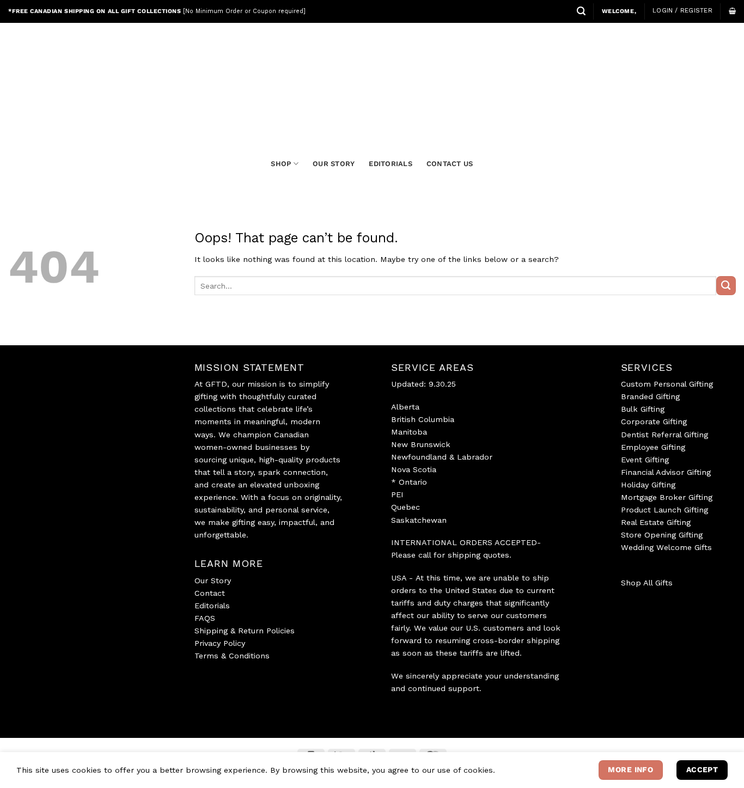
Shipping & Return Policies (244, 630)
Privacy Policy (219, 643)
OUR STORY (334, 164)
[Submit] (726, 286)
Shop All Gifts (647, 582)
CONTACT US (449, 164)
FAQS (204, 618)
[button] (581, 11)
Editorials (212, 605)
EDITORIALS (390, 164)
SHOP (281, 164)
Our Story (212, 580)
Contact (209, 593)
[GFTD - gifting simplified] (372, 77)
